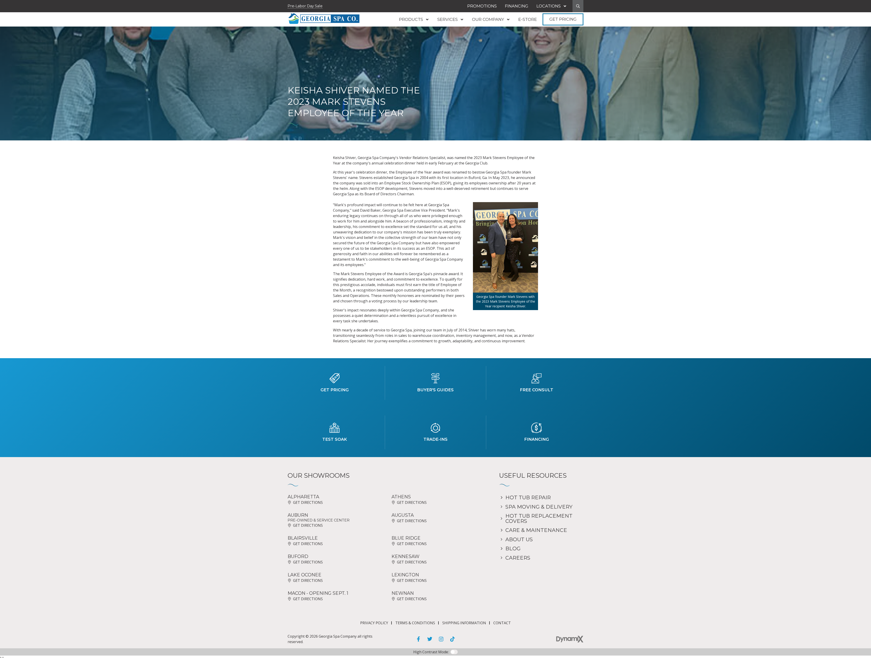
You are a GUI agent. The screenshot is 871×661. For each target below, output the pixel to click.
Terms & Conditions (415, 623)
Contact (502, 623)
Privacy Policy (374, 623)
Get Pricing (563, 19)
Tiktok (452, 639)
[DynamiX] (569, 639)
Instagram (441, 639)
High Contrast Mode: (22, 17)
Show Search (578, 6)
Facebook (418, 639)
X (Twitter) (430, 639)
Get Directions (308, 502)
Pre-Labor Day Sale (305, 6)
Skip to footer (16, 12)
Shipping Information (464, 623)
